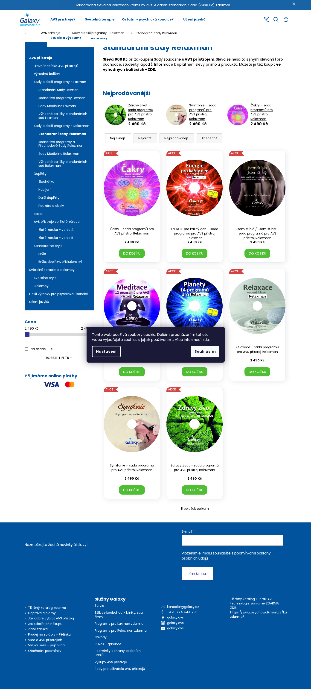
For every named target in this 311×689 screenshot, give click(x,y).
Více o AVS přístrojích (45, 640)
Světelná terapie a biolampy (52, 269)
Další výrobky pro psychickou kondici (58, 294)
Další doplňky (48, 197)
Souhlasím (205, 351)
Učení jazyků (39, 301)
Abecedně (209, 138)
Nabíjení (44, 189)
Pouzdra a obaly (51, 205)
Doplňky (40, 173)
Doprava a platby (42, 613)
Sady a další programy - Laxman (60, 81)
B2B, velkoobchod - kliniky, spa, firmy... (119, 614)
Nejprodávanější (176, 138)
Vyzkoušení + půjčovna (46, 645)
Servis (99, 606)
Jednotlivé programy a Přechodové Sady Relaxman (60, 144)
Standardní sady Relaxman (62, 134)
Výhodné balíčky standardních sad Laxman (62, 115)
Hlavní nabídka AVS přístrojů (56, 66)
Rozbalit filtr (57, 357)
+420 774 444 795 (182, 612)
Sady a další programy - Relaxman (61, 125)
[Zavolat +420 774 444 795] (266, 19)
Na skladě (41, 349)
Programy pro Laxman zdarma (119, 624)
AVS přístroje (40, 58)
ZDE (151, 69)
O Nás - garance (108, 644)
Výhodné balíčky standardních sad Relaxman (62, 163)
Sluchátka (46, 181)
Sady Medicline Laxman (57, 106)
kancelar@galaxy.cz (183, 606)
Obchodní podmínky (44, 650)
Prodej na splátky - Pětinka (49, 634)
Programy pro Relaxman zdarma (121, 630)
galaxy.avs (175, 617)
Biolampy (41, 286)
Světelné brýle (45, 278)
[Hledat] (276, 19)
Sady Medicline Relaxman (58, 153)
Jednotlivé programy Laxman (61, 98)
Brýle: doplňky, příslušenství (60, 261)
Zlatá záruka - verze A (55, 229)
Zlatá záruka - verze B (55, 237)
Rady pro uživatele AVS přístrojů (120, 669)
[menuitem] (64, 19)
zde (206, 339)
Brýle (42, 254)
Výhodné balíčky (47, 73)
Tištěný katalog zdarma (47, 607)
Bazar (38, 213)
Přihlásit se (197, 574)
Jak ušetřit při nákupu (45, 624)
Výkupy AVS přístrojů (111, 662)
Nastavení (106, 351)
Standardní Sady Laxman (58, 90)
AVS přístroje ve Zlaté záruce (57, 221)
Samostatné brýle (48, 245)
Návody (101, 637)
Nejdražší (145, 138)
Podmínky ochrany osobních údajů (118, 653)
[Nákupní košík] (286, 19)
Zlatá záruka (38, 629)
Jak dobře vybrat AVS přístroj (51, 618)
